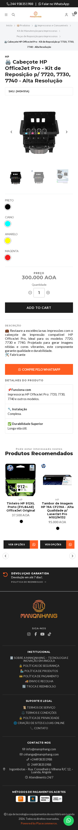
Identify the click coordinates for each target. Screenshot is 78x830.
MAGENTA (12, 251)
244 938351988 (21, 4)
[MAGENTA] (7, 257)
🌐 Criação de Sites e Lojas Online (39, 723)
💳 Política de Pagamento (39, 676)
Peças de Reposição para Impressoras (37, 36)
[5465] (7, 223)
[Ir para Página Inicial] (39, 14)
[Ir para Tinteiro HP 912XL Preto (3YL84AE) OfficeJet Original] (21, 480)
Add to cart (39, 308)
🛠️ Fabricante (15, 354)
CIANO (9, 217)
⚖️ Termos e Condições (39, 712)
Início (9, 25)
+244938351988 (41, 759)
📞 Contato (39, 728)
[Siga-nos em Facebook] (35, 634)
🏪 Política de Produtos (39, 671)
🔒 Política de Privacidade (39, 718)
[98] (7, 207)
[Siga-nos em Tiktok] (49, 634)
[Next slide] (66, 132)
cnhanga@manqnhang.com (41, 754)
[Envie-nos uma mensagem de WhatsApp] (68, 820)
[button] (5, 556)
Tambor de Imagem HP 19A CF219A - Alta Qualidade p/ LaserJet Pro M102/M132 (57, 510)
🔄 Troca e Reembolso (39, 686)
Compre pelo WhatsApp (40, 369)
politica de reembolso (27, 582)
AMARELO (11, 234)
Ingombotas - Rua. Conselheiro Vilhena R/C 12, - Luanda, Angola (41, 771)
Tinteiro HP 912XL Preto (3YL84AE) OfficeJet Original (20, 507)
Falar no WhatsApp (55, 4)
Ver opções (16, 544)
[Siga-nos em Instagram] (28, 634)
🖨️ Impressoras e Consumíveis (51, 25)
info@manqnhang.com (41, 749)
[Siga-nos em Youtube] (42, 634)
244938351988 (41, 764)
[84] (7, 240)
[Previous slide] (11, 132)
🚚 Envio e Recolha (39, 681)
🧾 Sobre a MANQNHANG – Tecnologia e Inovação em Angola (39, 659)
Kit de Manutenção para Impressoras (37, 30)
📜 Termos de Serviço (39, 707)
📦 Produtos (23, 25)
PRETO (9, 200)
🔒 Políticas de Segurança (39, 666)
